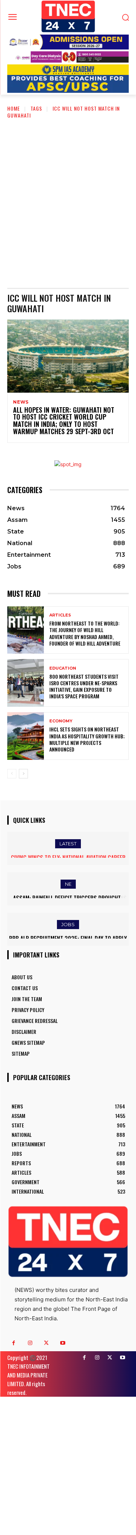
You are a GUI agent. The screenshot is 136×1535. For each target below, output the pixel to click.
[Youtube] (62, 1343)
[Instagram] (30, 1343)
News (21, 402)
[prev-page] (11, 773)
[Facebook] (13, 1343)
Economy (61, 721)
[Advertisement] (68, 198)
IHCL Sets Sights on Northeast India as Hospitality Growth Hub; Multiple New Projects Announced (87, 739)
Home (13, 108)
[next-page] (23, 773)
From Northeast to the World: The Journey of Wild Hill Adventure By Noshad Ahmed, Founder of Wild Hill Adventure (84, 633)
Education (62, 668)
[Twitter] (46, 1343)
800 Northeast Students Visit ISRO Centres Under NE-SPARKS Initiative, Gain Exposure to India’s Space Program (84, 686)
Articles (60, 615)
